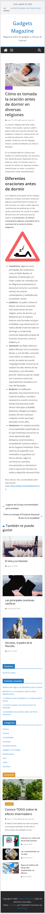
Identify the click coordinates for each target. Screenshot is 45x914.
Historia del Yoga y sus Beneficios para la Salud (22, 687)
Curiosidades (8, 737)
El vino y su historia (16, 561)
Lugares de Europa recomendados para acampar (22, 506)
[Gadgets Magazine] (6, 50)
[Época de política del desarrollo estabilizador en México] (11, 871)
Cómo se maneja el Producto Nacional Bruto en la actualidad (21, 516)
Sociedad (6, 766)
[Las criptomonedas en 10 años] (11, 855)
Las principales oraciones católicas (19, 602)
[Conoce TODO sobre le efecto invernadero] (22, 789)
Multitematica (8, 754)
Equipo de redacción (27, 120)
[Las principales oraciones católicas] (22, 577)
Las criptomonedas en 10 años (30, 852)
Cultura (9, 88)
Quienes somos (9, 672)
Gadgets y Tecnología (11, 750)
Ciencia (6, 729)
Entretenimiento (9, 746)
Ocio (4, 758)
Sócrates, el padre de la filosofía (18, 644)
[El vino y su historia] (22, 537)
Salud (5, 762)
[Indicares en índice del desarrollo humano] (11, 841)
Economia (7, 741)
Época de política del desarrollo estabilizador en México (29, 869)
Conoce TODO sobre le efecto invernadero (21, 811)
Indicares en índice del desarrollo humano (30, 839)
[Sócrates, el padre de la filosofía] (22, 619)
